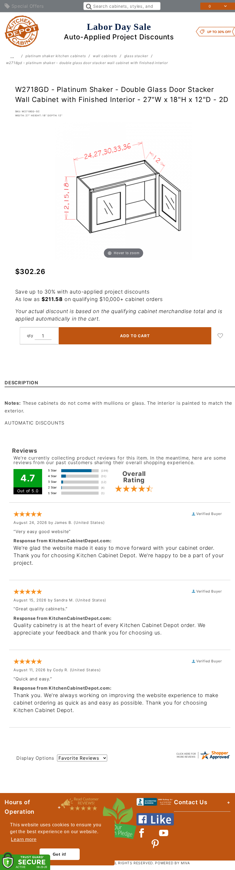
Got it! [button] (60, 854)
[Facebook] (141, 833)
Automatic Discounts (34, 423)
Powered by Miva (172, 863)
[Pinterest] (155, 843)
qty (30, 335)
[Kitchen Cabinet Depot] (22, 31)
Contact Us (190, 802)
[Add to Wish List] (220, 335)
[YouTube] (164, 833)
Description (21, 382)
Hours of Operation (19, 807)
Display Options (35, 758)
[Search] (88, 6)
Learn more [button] (23, 839)
